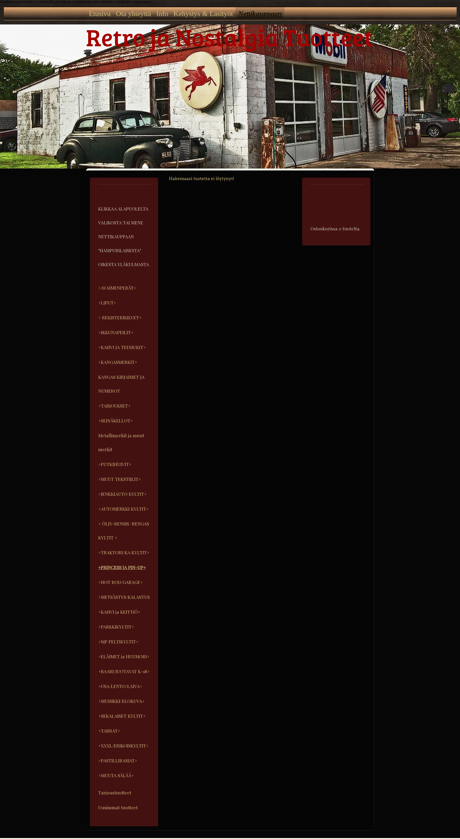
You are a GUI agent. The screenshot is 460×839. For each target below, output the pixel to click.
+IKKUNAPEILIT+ (115, 332)
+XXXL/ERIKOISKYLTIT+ (123, 745)
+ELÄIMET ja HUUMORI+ (124, 656)
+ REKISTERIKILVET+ (120, 317)
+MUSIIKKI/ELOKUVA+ (121, 701)
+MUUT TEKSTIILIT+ (119, 479)
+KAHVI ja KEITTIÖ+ (119, 612)
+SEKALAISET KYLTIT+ (122, 716)
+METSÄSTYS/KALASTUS (124, 597)
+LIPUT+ (107, 302)
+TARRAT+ (109, 731)
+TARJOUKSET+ (114, 405)
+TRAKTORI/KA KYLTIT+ (124, 552)
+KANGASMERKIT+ (117, 362)
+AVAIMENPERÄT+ (117, 288)
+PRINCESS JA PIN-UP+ (122, 567)
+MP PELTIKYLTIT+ (118, 641)
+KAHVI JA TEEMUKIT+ (122, 347)
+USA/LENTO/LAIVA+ (120, 686)
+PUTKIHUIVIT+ (115, 464)
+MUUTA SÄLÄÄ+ (116, 775)
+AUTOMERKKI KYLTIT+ (123, 509)
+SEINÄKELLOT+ (115, 420)
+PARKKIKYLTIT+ (116, 626)
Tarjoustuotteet (114, 792)
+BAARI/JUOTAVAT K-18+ (124, 671)
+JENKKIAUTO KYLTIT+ (122, 494)
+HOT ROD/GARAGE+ (120, 582)
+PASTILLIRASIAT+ (117, 760)
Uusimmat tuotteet (118, 807)
